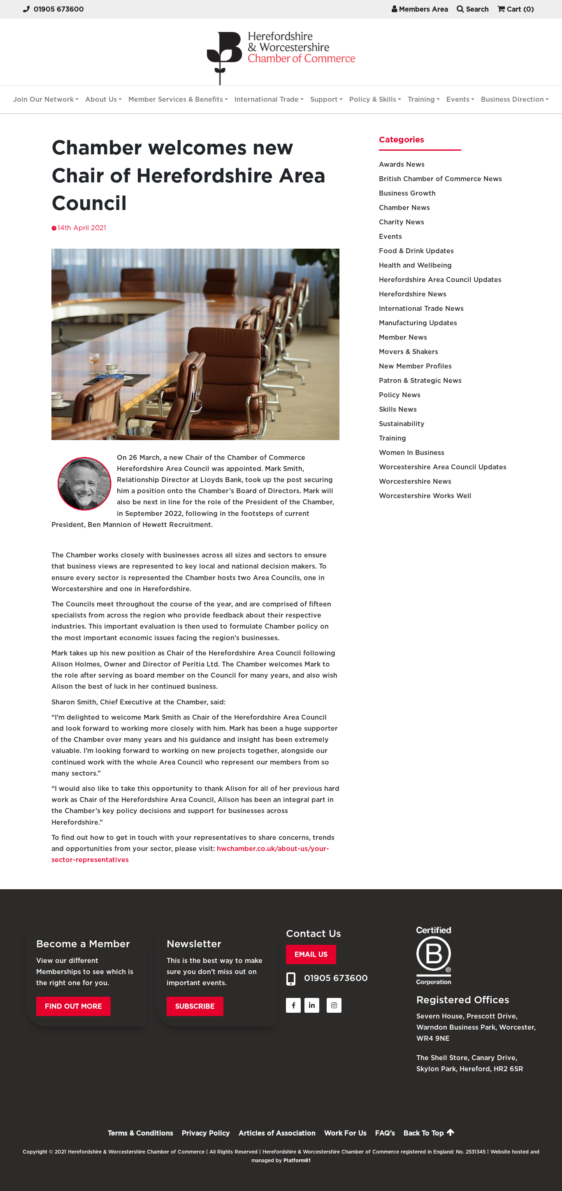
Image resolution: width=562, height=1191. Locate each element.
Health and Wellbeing (415, 265)
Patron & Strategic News (420, 381)
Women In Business (411, 453)
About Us (101, 99)
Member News (403, 337)
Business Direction (512, 99)
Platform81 (297, 1160)
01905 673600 (59, 9)
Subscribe (195, 1006)
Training (421, 99)
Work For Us (345, 1133)
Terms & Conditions (140, 1133)
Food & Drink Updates (416, 251)
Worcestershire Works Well (425, 496)
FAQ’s (385, 1133)
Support (324, 99)
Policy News (399, 395)
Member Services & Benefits (175, 99)
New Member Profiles (415, 366)
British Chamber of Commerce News (440, 179)
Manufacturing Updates (418, 323)
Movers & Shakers (408, 352)
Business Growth (407, 193)
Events (457, 99)
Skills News (398, 409)
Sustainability (402, 424)
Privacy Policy (206, 1133)
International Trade (267, 99)
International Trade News (421, 308)
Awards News (402, 164)
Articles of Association (277, 1133)
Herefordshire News (412, 294)
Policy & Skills (372, 99)
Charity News (401, 222)
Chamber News (404, 208)
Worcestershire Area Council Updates (442, 467)
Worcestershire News (415, 481)
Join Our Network (43, 99)
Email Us (311, 954)
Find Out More (73, 1006)
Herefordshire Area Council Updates (440, 280)
